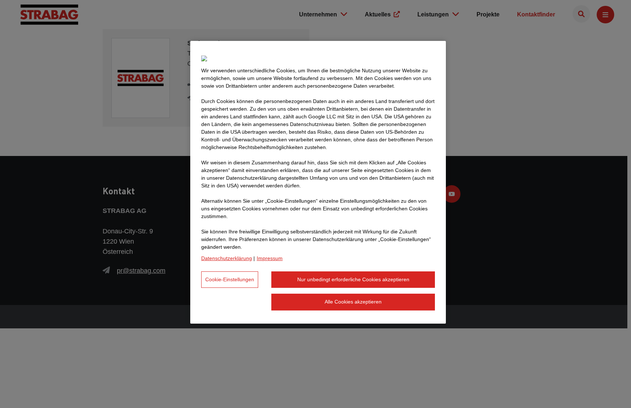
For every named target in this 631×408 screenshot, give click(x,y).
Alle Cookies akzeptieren (353, 302)
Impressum (270, 258)
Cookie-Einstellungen (229, 279)
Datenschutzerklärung (226, 258)
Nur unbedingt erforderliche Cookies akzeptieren (353, 279)
